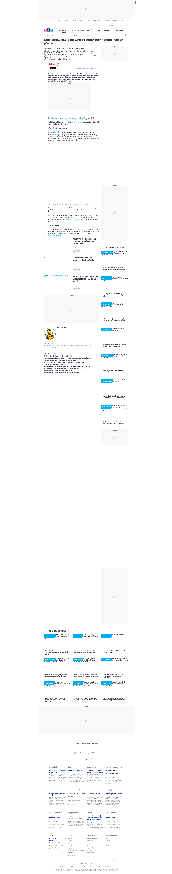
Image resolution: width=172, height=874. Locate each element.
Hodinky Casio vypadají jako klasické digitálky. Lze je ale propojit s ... (76, 799)
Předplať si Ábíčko (106, 26)
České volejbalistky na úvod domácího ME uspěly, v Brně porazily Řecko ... (76, 778)
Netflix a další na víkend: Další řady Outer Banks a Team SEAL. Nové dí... (76, 802)
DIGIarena (115, 20)
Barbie (88, 842)
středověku (56, 132)
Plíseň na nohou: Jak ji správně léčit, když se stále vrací (95, 825)
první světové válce (72, 219)
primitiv (85, 345)
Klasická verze (80, 753)
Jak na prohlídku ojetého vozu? (75, 847)
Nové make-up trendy (98, 772)
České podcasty (109, 840)
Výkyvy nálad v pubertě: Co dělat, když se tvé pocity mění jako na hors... (114, 821)
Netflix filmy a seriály (54, 817)
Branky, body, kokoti (60, 839)
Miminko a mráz (117, 772)
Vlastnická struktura (71, 870)
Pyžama (88, 845)
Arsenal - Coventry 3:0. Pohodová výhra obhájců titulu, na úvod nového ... (76, 775)
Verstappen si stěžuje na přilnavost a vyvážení (57, 801)
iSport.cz (66, 20)
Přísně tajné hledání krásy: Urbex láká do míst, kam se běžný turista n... (57, 826)
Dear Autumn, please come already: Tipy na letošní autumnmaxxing (76, 819)
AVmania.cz (106, 20)
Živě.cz (88, 20)
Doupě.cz (73, 20)
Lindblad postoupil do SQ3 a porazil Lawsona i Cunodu (57, 798)
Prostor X (51, 839)
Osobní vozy (71, 842)
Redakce (86, 863)
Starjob (106, 838)
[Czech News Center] (89, 759)
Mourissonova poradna (111, 816)
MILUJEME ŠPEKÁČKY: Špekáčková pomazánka (113, 782)
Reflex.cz (81, 20)
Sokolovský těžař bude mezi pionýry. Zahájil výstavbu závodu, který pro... (95, 801)
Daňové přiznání (91, 793)
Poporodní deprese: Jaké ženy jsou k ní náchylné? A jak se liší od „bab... (95, 822)
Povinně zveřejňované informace (107, 870)
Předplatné (85, 744)
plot (45, 345)
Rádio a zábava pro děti (110, 842)
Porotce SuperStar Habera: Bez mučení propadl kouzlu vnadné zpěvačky (94, 775)
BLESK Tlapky (53, 816)
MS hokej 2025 (72, 770)
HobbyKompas (71, 848)
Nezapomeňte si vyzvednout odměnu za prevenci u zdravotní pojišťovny (95, 828)
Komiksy (97, 30)
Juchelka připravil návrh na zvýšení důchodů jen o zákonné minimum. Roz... (94, 804)
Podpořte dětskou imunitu (93, 816)
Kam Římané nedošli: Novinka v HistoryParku (83, 259)
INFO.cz (55, 772)
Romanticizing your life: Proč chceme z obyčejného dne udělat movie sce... (76, 822)
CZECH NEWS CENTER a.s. (75, 866)
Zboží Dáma (70, 843)
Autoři (76, 744)
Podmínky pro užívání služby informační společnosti (84, 869)
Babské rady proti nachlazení (94, 817)
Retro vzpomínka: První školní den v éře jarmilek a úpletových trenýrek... (113, 777)
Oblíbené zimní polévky (111, 793)
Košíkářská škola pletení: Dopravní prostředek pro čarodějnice (84, 241)
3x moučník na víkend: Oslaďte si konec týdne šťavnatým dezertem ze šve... (113, 801)
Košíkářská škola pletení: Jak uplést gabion (58, 370)
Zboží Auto (70, 852)
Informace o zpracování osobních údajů (105, 869)
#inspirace (71, 816)
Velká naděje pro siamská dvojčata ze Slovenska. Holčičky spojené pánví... (113, 780)
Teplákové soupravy (91, 848)
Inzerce (95, 744)
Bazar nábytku (90, 853)
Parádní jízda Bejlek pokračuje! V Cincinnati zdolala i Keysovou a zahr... (76, 781)
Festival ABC (114, 817)
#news (82, 816)
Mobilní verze (93, 753)
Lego (88, 843)
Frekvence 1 (108, 843)
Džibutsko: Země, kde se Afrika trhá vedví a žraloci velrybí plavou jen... (57, 823)
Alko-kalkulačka (53, 793)
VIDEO (57, 30)
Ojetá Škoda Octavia (72, 853)
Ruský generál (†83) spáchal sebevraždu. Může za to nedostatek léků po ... (57, 781)
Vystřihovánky (107, 30)
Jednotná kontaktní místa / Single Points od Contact (88, 870)
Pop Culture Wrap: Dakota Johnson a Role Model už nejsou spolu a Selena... (76, 825)
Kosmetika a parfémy (91, 847)
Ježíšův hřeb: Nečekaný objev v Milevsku (58, 356)
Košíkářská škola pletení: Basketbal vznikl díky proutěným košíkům (67, 366)
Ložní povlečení (90, 852)
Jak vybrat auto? (71, 855)
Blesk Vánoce (53, 770)
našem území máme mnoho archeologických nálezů (67, 118)
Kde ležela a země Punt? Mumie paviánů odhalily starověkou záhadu (67, 358)
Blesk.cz (45, 20)
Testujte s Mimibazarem (92, 838)
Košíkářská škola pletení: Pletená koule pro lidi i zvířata (62, 368)
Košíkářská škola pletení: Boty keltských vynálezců (61, 372)
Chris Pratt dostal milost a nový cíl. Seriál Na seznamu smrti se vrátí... (75, 805)
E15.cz (52, 20)
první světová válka (53, 345)
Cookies (117, 869)
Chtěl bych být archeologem (53, 364)
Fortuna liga (52, 840)
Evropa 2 (107, 845)
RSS (91, 863)
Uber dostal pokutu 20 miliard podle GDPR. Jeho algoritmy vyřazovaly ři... (95, 798)
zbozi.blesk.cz (71, 845)
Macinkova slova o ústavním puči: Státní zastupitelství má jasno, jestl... (94, 781)
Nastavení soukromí (61, 870)
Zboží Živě (70, 840)
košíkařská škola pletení (75, 345)
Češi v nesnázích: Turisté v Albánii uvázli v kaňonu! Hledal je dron (94, 778)
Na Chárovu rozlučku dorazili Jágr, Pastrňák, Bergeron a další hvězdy (56, 846)
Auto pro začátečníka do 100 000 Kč (76, 850)
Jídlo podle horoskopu (116, 795)
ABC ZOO (64, 31)
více (122, 20)
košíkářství (63, 345)
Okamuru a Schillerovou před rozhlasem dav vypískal (55, 849)
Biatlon (78, 770)
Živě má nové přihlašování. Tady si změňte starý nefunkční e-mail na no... (113, 823)
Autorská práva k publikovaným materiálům (62, 869)
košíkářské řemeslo (54, 235)
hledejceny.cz (71, 838)
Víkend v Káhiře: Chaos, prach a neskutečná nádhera (56, 821)
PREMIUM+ (119, 30)
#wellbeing (77, 816)
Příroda (73, 30)
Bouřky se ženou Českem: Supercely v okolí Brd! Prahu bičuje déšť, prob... (57, 778)
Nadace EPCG (99, 795)
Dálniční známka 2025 (58, 795)
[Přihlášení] (125, 35)
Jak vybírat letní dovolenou (112, 773)
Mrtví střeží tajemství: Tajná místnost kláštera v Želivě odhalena (85, 278)
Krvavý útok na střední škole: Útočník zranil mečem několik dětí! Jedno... (57, 775)
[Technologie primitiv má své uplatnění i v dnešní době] (73, 202)
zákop (90, 345)
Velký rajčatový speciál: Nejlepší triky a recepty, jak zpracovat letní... (113, 798)
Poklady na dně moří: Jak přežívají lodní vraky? (60, 360)
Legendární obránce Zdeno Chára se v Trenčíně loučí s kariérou (57, 843)
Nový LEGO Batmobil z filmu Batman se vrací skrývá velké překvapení (113, 826)
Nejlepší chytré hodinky (74, 793)
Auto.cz (58, 20)
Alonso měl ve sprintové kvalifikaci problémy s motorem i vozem (56, 804)
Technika (81, 30)
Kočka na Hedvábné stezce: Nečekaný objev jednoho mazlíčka (65, 362)
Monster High (90, 840)
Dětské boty (89, 850)
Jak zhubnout (90, 770)
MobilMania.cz (96, 20)
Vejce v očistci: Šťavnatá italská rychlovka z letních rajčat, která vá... (113, 804)
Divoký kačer (61, 816)
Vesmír (89, 30)
